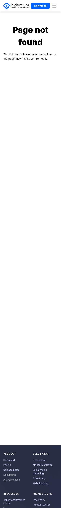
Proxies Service (41, 504)
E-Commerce (40, 459)
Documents (9, 474)
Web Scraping (40, 483)
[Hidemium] (16, 6)
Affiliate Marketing (43, 464)
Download (9, 459)
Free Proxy (39, 499)
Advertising (39, 478)
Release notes (11, 469)
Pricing (7, 464)
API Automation (11, 479)
